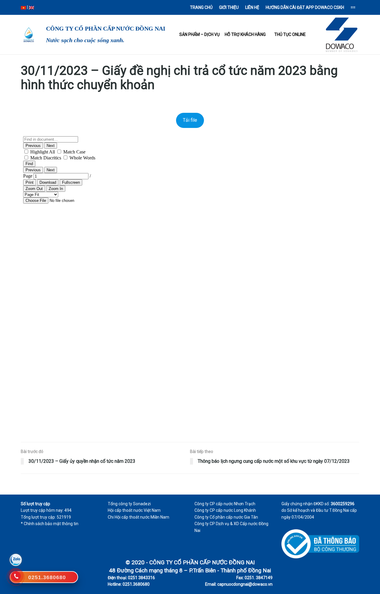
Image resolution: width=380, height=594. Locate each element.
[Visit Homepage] (28, 34)
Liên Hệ (252, 7)
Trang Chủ (201, 7)
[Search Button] (44, 7)
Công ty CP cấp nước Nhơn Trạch (224, 503)
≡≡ (353, 7)
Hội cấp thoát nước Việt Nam (134, 510)
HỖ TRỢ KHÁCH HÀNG (245, 34)
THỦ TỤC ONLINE (290, 34)
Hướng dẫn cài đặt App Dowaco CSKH (305, 7)
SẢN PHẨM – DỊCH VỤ (199, 34)
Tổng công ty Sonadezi (129, 503)
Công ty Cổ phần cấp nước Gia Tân (226, 517)
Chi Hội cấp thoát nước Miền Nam (138, 517)
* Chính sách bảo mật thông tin (49, 523)
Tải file (190, 120)
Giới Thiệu (229, 7)
